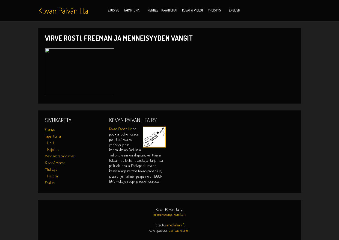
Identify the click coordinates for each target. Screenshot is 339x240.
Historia (52, 176)
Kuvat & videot (192, 10)
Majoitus (53, 149)
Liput (50, 143)
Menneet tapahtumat (163, 10)
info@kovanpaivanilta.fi (169, 214)
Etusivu (113, 10)
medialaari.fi (175, 225)
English (234, 10)
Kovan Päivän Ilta (121, 129)
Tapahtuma (132, 10)
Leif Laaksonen (179, 230)
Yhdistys (214, 10)
